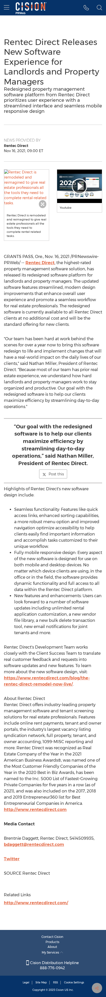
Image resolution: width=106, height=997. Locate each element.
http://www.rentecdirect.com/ (36, 902)
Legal (26, 982)
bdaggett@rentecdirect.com (34, 844)
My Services (51, 952)
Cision (60, 990)
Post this (56, 474)
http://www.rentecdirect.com (35, 809)
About (52, 947)
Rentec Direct (40, 262)
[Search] (99, 7)
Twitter (12, 858)
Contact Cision (52, 937)
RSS (55, 982)
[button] (26, 188)
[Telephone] (86, 7)
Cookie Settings (74, 982)
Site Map (41, 982)
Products (52, 942)
